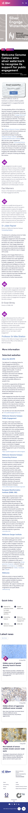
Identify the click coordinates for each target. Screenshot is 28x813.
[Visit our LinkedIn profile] (18, 804)
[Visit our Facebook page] (16, 804)
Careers (17, 784)
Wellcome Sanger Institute (9, 136)
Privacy (4, 786)
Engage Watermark (20, 115)
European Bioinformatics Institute (11, 138)
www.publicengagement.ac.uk (12, 412)
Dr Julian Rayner (9, 226)
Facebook (21, 567)
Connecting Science (19, 142)
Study (4, 788)
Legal (17, 782)
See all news (4, 638)
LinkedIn (7, 569)
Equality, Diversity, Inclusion (21, 786)
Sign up (13, 92)
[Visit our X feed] (12, 804)
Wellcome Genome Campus (11, 129)
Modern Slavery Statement (21, 788)
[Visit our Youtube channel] (9, 804)
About (4, 782)
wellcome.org (6, 589)
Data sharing (5, 784)
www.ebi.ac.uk (6, 531)
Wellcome (5, 573)
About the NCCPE (8, 359)
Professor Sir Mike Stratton (13, 336)
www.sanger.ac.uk (12, 566)
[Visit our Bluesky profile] (14, 804)
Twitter (16, 567)
